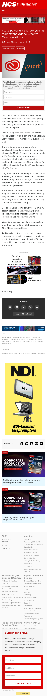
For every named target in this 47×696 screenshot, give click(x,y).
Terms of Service (29, 558)
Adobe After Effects (26, 216)
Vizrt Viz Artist (14, 341)
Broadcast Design (8, 48)
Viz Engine (11, 168)
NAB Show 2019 (29, 339)
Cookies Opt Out (29, 566)
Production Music (7, 589)
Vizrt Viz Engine (25, 341)
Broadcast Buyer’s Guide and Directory (11, 576)
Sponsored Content (30, 552)
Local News (28, 606)
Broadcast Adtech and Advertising (31, 615)
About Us (28, 536)
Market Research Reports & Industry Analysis (33, 609)
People (26, 589)
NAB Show (20, 48)
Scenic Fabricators (8, 594)
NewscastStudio (10, 42)
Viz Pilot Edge (24, 179)
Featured (34, 353)
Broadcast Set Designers (10, 591)
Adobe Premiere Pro (24, 132)
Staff (4, 536)
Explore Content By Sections (33, 576)
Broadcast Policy (29, 586)
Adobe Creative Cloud (25, 118)
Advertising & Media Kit (32, 542)
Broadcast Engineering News (33, 619)
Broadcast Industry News (22, 353)
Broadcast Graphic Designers (11, 600)
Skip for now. (23, 693)
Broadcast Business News (32, 581)
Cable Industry (29, 600)
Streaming (27, 595)
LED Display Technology (10, 586)
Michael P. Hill (6, 539)
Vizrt (4, 115)
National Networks (30, 597)
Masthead (27, 539)
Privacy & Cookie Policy (32, 561)
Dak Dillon (5, 546)
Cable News (28, 603)
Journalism (27, 592)
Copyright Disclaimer (31, 550)
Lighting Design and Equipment (12, 597)
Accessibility (28, 563)
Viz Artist (24, 210)
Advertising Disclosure (31, 555)
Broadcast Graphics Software (11, 602)
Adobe (4, 337)
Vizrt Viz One (35, 341)
